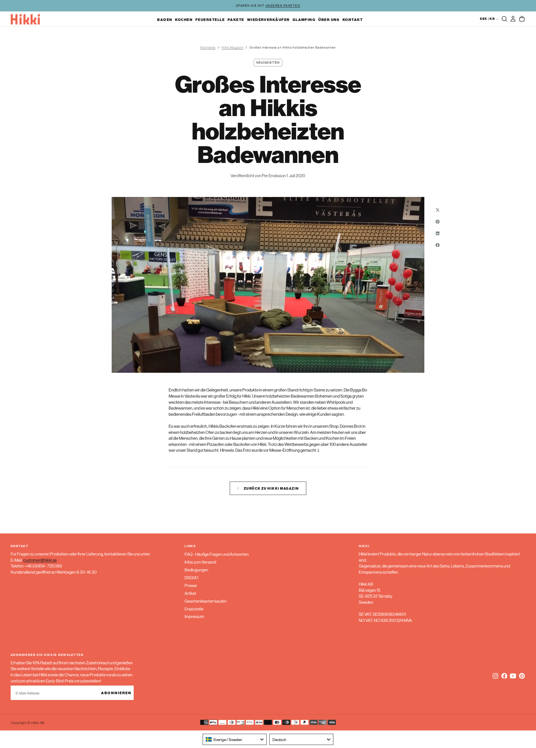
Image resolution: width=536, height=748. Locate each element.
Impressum (194, 616)
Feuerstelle (210, 19)
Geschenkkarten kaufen (206, 600)
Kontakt (353, 19)
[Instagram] (495, 675)
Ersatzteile (194, 608)
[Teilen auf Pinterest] (437, 221)
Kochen (184, 19)
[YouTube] (512, 675)
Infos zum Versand (200, 561)
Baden (164, 19)
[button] (504, 19)
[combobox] (235, 739)
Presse (191, 585)
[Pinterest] (521, 675)
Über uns (329, 19)
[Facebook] (504, 675)
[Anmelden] (512, 19)
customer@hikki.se (40, 559)
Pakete (236, 19)
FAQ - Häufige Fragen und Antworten (217, 554)
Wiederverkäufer (268, 19)
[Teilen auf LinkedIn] (437, 233)
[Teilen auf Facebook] (437, 245)
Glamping (304, 19)
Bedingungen (196, 569)
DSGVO (191, 577)
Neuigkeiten (268, 62)
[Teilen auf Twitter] (437, 210)
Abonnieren (116, 692)
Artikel (190, 593)
